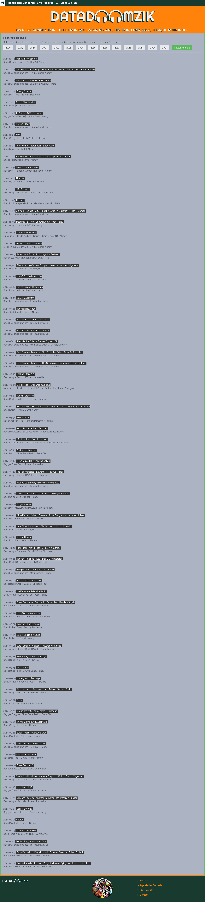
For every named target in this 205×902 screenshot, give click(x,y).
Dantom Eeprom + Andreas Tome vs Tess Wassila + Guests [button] (46, 798)
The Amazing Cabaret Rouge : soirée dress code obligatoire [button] (47, 265)
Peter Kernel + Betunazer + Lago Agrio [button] (35, 145)
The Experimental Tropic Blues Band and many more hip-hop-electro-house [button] (55, 69)
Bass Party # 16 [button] (24, 809)
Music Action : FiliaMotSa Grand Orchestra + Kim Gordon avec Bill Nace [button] (53, 406)
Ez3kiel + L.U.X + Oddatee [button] (29, 113)
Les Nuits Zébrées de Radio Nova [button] (33, 80)
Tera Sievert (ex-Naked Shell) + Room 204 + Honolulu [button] (44, 526)
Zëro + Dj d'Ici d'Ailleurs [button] (28, 635)
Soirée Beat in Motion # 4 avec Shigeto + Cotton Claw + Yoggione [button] (49, 776)
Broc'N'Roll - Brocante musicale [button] (33, 385)
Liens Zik (66, 2)
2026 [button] (8, 47)
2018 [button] (105, 47)
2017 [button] (116, 47)
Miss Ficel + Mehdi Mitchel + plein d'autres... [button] (38, 548)
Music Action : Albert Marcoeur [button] (32, 428)
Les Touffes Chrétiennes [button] (29, 580)
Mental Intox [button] (22, 417)
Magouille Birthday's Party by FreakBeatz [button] (38, 482)
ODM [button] (19, 700)
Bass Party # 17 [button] (24, 787)
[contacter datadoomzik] (75, 3)
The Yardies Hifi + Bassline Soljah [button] (33, 461)
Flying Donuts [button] (24, 91)
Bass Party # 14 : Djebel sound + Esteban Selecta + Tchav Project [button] (50, 852)
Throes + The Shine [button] (26, 232)
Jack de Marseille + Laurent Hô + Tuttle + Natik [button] (40, 472)
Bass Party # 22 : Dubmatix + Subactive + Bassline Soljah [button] (46, 602)
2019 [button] (93, 47)
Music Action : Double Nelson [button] (32, 439)
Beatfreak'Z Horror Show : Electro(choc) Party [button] (39, 221)
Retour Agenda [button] (182, 47)
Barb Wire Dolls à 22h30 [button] (29, 276)
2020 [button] (81, 47)
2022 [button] (56, 47)
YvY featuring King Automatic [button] (32, 722)
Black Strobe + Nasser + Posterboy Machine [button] (38, 645)
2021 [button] (68, 47)
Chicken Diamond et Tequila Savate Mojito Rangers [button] (43, 493)
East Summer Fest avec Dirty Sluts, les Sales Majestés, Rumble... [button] (49, 352)
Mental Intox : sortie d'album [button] (30, 743)
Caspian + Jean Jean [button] (26, 754)
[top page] (103, 888)
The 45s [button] (20, 178)
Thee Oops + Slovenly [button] (27, 167)
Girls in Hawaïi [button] (24, 537)
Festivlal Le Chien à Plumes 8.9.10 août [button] (37, 341)
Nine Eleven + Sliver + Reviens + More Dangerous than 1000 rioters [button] (50, 515)
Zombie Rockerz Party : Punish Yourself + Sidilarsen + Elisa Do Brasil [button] (50, 211)
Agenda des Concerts (20, 2)
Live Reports (45, 2)
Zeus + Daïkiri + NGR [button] (26, 830)
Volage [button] (19, 819)
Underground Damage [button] (28, 678)
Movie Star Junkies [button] (25, 102)
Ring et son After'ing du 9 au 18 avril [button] (35, 569)
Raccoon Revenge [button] (25, 308)
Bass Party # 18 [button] (25, 765)
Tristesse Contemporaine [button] (29, 243)
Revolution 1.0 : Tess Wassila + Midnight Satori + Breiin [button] (44, 689)
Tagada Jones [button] (24, 504)
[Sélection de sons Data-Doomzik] (57, 3)
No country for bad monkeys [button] (31, 656)
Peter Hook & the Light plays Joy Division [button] (38, 254)
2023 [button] (44, 47)
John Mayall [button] (22, 667)
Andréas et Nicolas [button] (26, 450)
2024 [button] (32, 47)
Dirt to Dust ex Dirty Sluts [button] (30, 287)
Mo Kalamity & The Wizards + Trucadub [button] (36, 711)
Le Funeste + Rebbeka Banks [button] (32, 591)
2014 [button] (152, 47)
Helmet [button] (20, 200)
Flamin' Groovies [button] (25, 395)
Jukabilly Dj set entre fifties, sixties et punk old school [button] (43, 156)
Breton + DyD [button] (23, 124)
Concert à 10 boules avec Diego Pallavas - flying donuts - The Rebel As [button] (53, 863)
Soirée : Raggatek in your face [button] (31, 841)
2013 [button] (164, 47)
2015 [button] (140, 47)
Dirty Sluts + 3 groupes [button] (28, 613)
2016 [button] (128, 47)
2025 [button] (20, 47)
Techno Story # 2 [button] (25, 374)
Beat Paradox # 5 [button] (25, 298)
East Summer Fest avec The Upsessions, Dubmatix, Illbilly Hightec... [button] (51, 363)
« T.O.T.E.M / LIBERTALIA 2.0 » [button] (33, 319)
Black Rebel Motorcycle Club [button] (32, 732)
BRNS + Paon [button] (22, 189)
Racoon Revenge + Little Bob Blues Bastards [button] (39, 558)
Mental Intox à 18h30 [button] (27, 58)
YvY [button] (18, 135)
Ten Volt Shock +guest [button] (28, 624)
